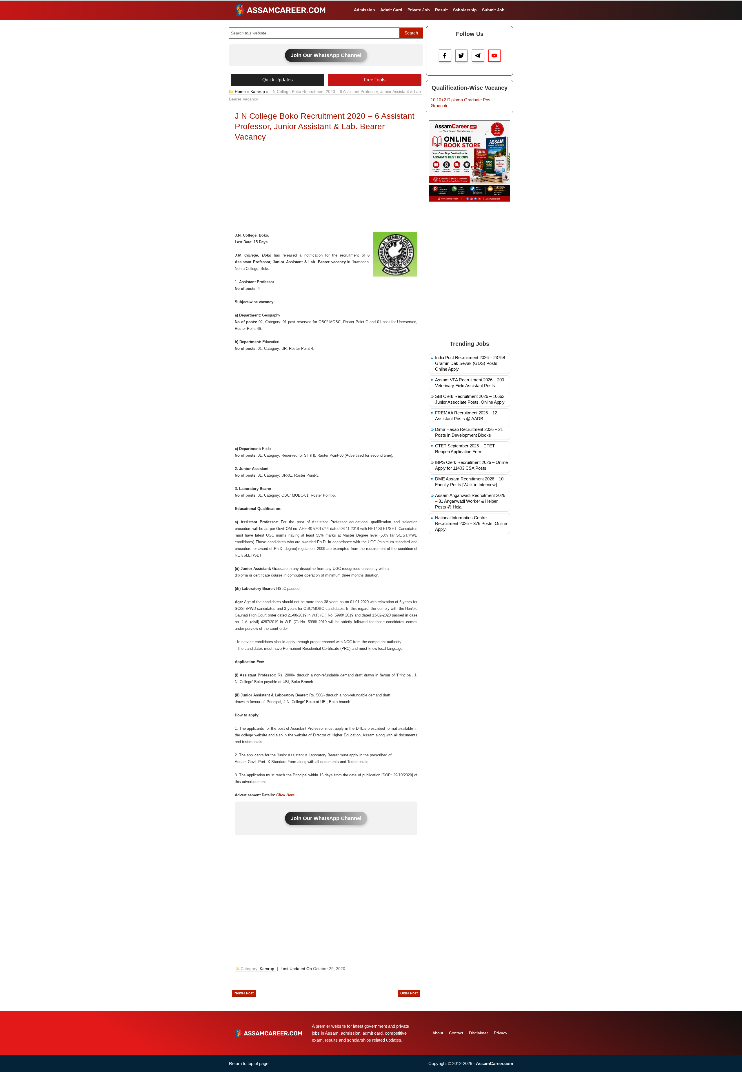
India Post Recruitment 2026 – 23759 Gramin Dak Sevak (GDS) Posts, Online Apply (470, 363)
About (437, 1033)
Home (240, 91)
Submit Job (493, 10)
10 (433, 99)
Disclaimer (478, 1033)
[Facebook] (445, 56)
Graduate (473, 99)
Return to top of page (248, 1063)
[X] (461, 56)
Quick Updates (277, 79)
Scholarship (465, 10)
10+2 (441, 99)
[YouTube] (494, 56)
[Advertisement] (326, 188)
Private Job (419, 10)
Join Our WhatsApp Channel (326, 55)
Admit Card (391, 10)
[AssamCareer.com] (269, 1033)
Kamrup (257, 91)
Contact (456, 1033)
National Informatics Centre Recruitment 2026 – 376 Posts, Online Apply (471, 523)
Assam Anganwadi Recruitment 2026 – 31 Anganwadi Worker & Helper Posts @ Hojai (470, 501)
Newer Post (244, 993)
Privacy (500, 1033)
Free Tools (374, 79)
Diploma (455, 99)
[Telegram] (478, 56)
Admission (364, 10)
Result (441, 10)
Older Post (409, 993)
